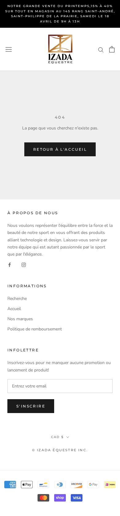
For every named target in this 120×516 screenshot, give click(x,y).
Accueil (14, 309)
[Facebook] (9, 264)
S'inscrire (30, 406)
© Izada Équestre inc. (60, 450)
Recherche (17, 298)
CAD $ (57, 437)
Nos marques (20, 319)
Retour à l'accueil (60, 149)
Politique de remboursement (34, 329)
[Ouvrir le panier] (111, 49)
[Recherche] (101, 49)
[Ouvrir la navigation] (9, 49)
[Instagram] (24, 264)
